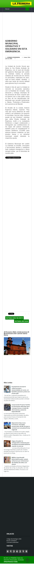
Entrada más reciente (14, 318)
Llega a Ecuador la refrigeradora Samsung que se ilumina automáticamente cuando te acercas (21, 443)
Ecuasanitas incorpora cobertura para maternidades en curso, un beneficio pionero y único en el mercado (21, 390)
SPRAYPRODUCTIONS (11, 562)
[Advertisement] (17, 26)
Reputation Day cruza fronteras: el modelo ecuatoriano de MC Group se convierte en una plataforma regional (21, 426)
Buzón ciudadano (12, 540)
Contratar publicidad (12, 542)
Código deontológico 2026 (14, 539)
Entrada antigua (21, 321)
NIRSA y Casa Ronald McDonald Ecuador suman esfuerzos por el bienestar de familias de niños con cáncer (20, 461)
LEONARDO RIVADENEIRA (13, 57)
